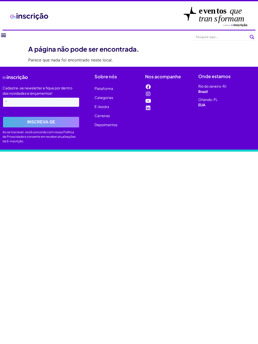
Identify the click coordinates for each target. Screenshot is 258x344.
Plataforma (103, 88)
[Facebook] (148, 87)
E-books (101, 106)
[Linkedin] (148, 108)
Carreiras (102, 115)
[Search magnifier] (251, 37)
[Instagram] (148, 94)
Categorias (103, 97)
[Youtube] (148, 101)
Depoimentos (105, 124)
